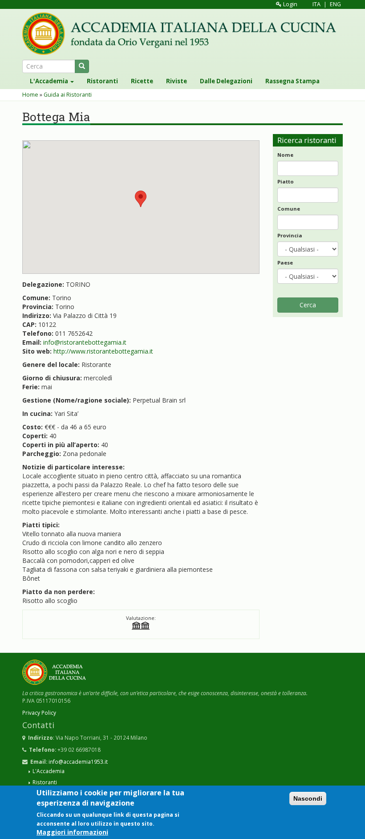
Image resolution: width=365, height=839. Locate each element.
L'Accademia (49, 81)
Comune (288, 208)
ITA (316, 4)
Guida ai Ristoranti (68, 94)
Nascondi (307, 798)
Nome (285, 154)
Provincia (289, 235)
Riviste (176, 81)
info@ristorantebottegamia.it (84, 342)
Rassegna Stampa (292, 81)
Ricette (142, 81)
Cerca (308, 305)
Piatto (285, 181)
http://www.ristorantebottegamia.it (103, 351)
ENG (335, 4)
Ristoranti (102, 81)
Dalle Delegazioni (226, 81)
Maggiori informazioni (72, 832)
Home (30, 94)
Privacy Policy (39, 712)
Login (289, 4)
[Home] (182, 33)
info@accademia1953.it (78, 761)
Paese (285, 262)
